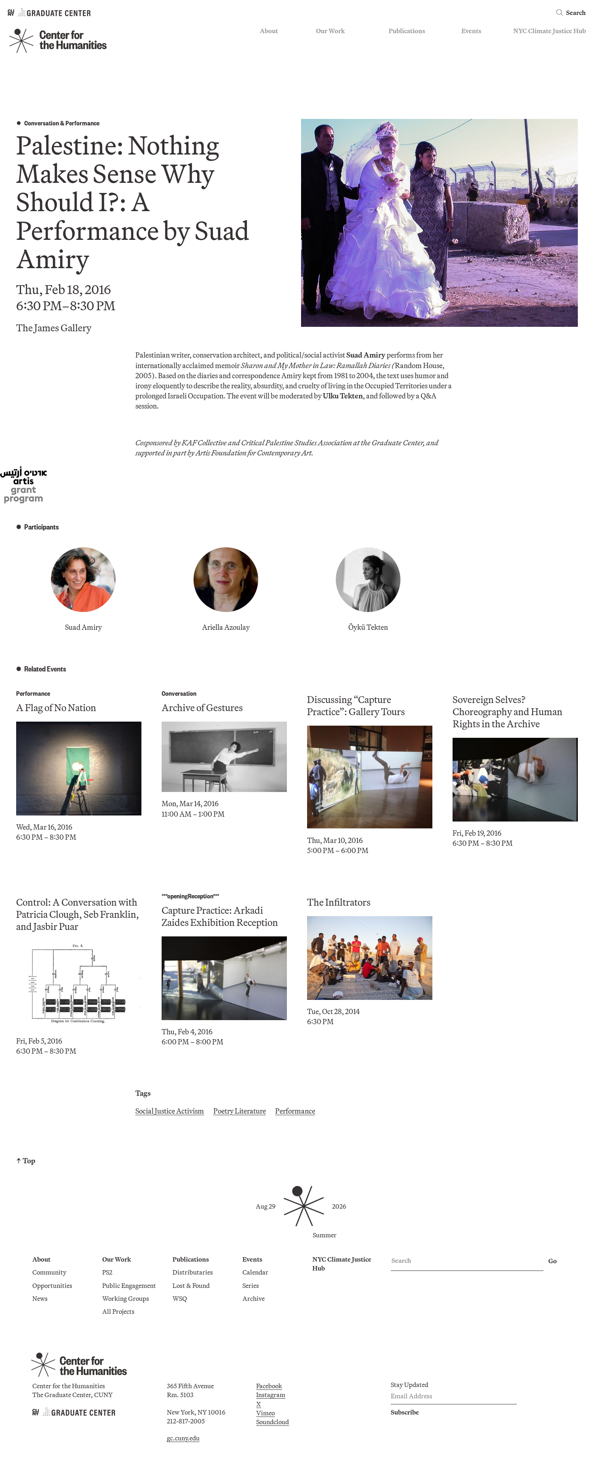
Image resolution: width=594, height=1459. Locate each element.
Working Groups (339, 78)
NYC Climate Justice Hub (549, 31)
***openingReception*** (190, 895)
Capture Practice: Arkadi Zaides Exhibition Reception (220, 916)
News (267, 67)
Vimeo (265, 1413)
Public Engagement (343, 67)
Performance (82, 123)
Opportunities (280, 55)
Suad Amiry (83, 627)
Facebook (269, 1386)
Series (469, 55)
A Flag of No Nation (56, 707)
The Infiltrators (339, 902)
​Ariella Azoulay (226, 627)
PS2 (321, 43)
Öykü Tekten (368, 627)
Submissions (479, 78)
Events (471, 31)
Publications (407, 31)
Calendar (474, 43)
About (269, 31)
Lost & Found (407, 55)
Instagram (270, 1395)
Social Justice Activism (169, 1111)
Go (552, 1261)
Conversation (41, 123)
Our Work (330, 31)
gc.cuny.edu (183, 1438)
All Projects (332, 91)
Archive (472, 67)
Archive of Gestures (202, 707)
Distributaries (409, 43)
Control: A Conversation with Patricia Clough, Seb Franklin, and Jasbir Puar (77, 914)
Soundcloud (272, 1422)
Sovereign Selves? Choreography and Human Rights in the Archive (507, 711)
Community (277, 43)
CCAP (324, 55)
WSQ (396, 67)
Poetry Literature (239, 1111)
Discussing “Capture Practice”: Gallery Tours (356, 705)
